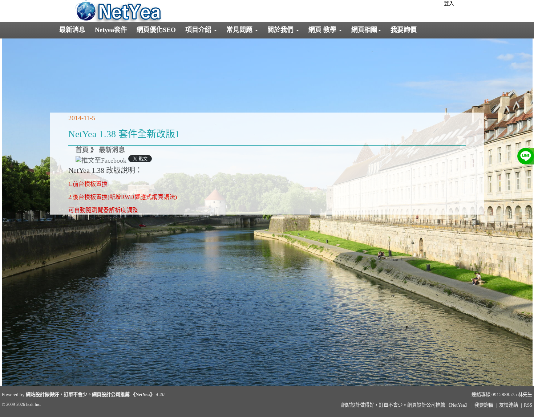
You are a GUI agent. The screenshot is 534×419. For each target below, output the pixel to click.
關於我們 (281, 29)
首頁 (82, 150)
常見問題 (240, 29)
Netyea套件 (111, 29)
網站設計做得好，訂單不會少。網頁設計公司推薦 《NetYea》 (90, 394)
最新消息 (72, 29)
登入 (449, 3)
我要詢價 (404, 29)
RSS (528, 405)
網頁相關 (364, 29)
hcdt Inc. (33, 404)
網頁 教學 (323, 29)
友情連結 (508, 405)
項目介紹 (199, 29)
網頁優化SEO (156, 29)
